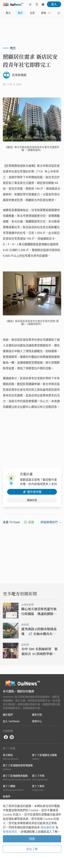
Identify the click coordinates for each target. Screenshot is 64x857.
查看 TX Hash (11, 522)
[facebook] (6, 737)
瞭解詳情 (32, 500)
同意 (32, 839)
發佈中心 (37, 721)
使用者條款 (10, 832)
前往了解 (32, 849)
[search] (58, 12)
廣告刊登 (37, 714)
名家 (32, 12)
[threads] (12, 737)
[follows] (30, 4)
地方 (20, 12)
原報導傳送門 (49, 522)
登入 (54, 4)
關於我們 (8, 714)
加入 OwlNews (11, 721)
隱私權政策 (48, 827)
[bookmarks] (36, 4)
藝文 (8, 12)
